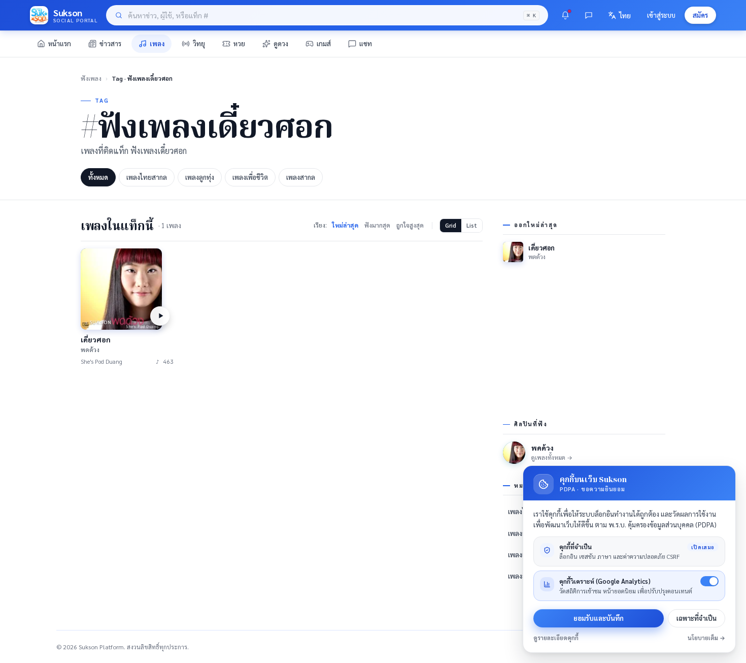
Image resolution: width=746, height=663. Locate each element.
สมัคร (700, 15)
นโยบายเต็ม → (706, 638)
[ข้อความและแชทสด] (589, 15)
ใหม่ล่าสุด (345, 225)
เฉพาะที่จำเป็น (696, 618)
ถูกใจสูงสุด (410, 225)
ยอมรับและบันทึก (598, 618)
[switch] (709, 581)
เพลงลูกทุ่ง (199, 177)
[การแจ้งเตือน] (565, 15)
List (471, 225)
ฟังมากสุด (377, 225)
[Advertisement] (282, 453)
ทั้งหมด (98, 177)
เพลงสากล (300, 177)
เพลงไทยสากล (146, 177)
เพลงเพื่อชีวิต (250, 177)
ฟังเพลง (91, 78)
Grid (450, 225)
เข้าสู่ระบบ (661, 15)
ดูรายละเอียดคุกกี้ (556, 638)
